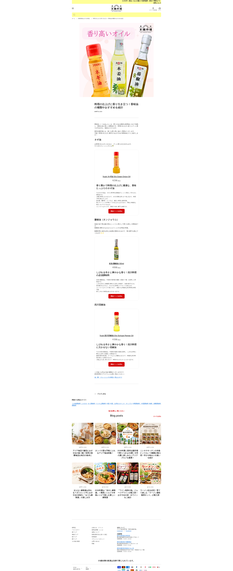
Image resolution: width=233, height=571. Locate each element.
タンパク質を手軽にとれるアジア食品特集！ (105, 452)
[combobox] (116, 14)
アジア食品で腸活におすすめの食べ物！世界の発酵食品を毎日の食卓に (83, 453)
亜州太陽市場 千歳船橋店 (124, 542)
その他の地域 (76, 541)
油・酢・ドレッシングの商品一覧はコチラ (108, 377)
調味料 (74, 405)
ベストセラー (76, 530)
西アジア (74, 539)
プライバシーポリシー (98, 539)
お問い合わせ (95, 541)
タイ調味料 (91, 403)
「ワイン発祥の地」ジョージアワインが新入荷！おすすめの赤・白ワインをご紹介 (128, 493)
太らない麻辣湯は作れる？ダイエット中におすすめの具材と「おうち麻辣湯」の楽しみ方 (83, 493)
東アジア (74, 532)
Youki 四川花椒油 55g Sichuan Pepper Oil (116, 335)
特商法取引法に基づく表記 (99, 534)
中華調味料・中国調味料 (141, 403)
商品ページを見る (116, 211)
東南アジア (75, 534)
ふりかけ (84, 403)
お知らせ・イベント (97, 527)
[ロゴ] (116, 8)
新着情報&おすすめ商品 (84, 18)
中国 (107, 403)
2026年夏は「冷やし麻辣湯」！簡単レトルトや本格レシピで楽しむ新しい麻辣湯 (105, 493)
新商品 (74, 527)
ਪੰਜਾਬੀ (87, 569)
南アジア (74, 537)
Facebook (128, 531)
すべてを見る (157, 416)
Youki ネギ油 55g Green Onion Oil (116, 176)
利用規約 (94, 537)
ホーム (73, 18)
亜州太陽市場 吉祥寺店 (123, 535)
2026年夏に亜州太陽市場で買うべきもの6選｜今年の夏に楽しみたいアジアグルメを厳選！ (127, 454)
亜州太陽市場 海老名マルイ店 (125, 548)
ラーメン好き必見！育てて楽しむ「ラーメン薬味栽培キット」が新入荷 (150, 492)
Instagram (120, 531)
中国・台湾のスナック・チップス (121, 403)
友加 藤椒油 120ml (116, 263)
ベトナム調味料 (101, 403)
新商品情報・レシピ (97, 530)
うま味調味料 (76, 403)
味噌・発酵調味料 (155, 403)
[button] (160, 8)
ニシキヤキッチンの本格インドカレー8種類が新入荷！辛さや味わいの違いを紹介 (150, 454)
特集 (93, 543)
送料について (157, 3)
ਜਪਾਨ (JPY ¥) (76, 569)
